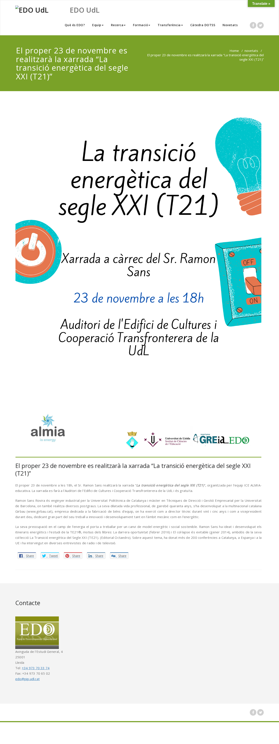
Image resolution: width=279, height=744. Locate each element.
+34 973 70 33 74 (35, 668)
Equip (96, 25)
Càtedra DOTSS (202, 25)
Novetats (230, 25)
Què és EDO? (75, 25)
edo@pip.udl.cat (27, 679)
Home (234, 50)
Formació (140, 25)
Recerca (117, 25)
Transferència (169, 25)
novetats (251, 50)
